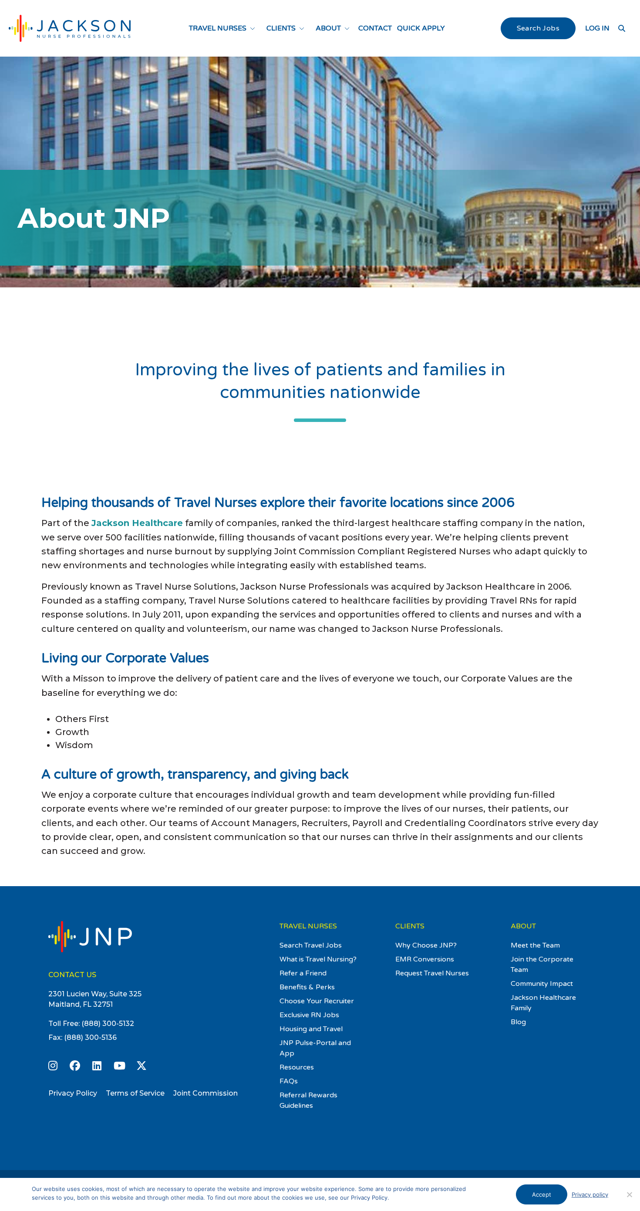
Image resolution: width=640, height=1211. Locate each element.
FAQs (289, 1081)
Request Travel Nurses (432, 973)
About (328, 28)
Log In (597, 28)
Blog (518, 1022)
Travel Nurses (217, 28)
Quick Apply (421, 28)
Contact (375, 28)
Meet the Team (535, 945)
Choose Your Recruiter (317, 1001)
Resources (297, 1067)
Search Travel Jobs (311, 945)
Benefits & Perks (307, 987)
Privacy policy (590, 1194)
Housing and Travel (311, 1029)
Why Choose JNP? (426, 945)
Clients (281, 28)
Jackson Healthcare (137, 523)
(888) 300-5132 (107, 1023)
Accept (541, 1194)
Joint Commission (205, 1093)
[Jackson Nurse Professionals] (70, 28)
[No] (629, 1194)
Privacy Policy (72, 1093)
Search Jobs (538, 28)
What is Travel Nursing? (318, 959)
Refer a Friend (303, 973)
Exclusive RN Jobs (309, 1015)
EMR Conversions (424, 959)
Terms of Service (135, 1093)
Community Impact (542, 983)
